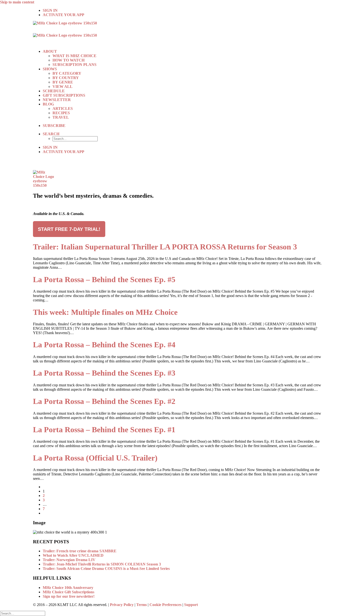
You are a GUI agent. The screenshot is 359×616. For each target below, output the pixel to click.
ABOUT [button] (50, 51)
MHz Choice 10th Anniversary (68, 587)
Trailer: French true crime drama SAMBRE (79, 551)
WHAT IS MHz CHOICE (74, 56)
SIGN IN (50, 10)
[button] (51, 134)
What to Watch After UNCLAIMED (73, 555)
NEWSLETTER (57, 100)
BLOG (48, 104)
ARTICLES (63, 108)
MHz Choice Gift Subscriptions (68, 592)
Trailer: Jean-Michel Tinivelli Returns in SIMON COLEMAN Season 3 (102, 564)
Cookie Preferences (165, 605)
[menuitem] (184, 10)
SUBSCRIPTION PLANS (74, 64)
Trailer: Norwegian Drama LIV (69, 560)
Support (191, 605)
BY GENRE (63, 82)
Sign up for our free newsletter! (69, 596)
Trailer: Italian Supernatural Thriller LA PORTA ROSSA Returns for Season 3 (165, 246)
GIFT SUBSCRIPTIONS (64, 95)
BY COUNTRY (66, 78)
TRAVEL (61, 117)
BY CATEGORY (67, 73)
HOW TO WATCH (68, 60)
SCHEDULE (54, 91)
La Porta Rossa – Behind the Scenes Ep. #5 (104, 279)
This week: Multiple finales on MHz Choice (105, 312)
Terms (141, 605)
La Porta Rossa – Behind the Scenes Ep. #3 (104, 373)
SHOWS (50, 69)
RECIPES (61, 113)
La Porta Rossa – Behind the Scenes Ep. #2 (104, 401)
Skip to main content (17, 2)
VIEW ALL (63, 86)
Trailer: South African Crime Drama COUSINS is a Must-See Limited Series (106, 568)
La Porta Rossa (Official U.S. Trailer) (95, 457)
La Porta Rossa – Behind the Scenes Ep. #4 (104, 344)
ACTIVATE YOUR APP (63, 15)
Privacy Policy (122, 605)
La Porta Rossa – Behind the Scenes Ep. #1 (104, 429)
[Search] (22, 613)
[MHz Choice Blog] (179, 33)
